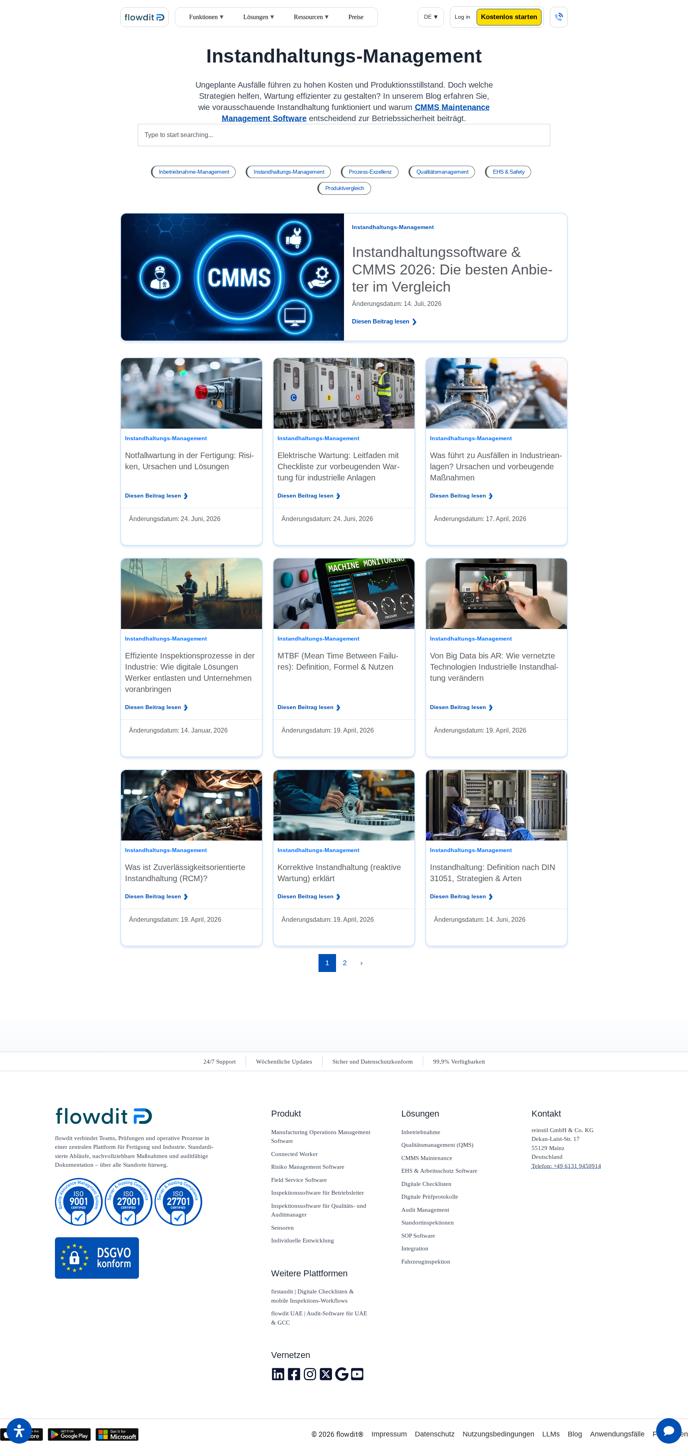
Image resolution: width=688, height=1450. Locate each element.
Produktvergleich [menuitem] (344, 188)
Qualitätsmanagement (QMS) (437, 1145)
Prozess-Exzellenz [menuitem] (370, 172)
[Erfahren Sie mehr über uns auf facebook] (294, 1374)
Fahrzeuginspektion (425, 1261)
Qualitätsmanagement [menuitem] (442, 172)
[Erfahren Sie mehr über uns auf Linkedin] (278, 1374)
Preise (356, 17)
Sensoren (282, 1228)
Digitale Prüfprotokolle (429, 1196)
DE (428, 17)
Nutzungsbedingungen (498, 1434)
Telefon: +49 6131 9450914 (566, 1166)
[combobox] (344, 135)
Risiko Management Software (307, 1167)
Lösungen (255, 17)
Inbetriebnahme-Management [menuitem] (194, 172)
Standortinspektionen (427, 1222)
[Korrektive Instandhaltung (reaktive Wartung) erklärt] (344, 805)
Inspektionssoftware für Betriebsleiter (317, 1192)
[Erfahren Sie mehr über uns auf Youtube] (358, 1374)
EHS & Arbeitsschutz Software (439, 1171)
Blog (575, 1434)
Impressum (389, 1434)
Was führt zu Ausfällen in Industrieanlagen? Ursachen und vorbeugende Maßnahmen (496, 466)
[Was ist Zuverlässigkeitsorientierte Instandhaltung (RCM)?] (191, 805)
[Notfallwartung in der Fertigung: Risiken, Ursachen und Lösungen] (191, 393)
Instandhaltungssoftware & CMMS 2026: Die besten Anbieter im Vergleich (452, 269)
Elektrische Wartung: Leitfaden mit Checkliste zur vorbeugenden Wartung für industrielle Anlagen (339, 466)
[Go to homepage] (139, 1116)
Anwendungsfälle (617, 1434)
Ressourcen (308, 17)
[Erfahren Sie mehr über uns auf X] (326, 1374)
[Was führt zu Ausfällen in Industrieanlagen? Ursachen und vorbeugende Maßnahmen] (496, 393)
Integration (414, 1248)
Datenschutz (435, 1434)
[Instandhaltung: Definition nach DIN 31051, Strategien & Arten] (496, 805)
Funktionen (203, 17)
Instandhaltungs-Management (344, 56)
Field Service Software (299, 1180)
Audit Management (425, 1210)
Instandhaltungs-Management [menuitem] (289, 172)
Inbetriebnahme (420, 1132)
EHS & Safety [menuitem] (508, 172)
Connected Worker (294, 1154)
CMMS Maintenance (426, 1158)
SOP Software (418, 1235)
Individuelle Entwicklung (302, 1240)
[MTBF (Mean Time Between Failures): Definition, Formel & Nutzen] (344, 593)
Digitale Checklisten (426, 1184)
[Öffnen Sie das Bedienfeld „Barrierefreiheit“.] (19, 1431)
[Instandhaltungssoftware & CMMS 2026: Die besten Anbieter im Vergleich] (232, 276)
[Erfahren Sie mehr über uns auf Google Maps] (342, 1374)
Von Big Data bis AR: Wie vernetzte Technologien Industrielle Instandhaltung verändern (494, 666)
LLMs (551, 1434)
